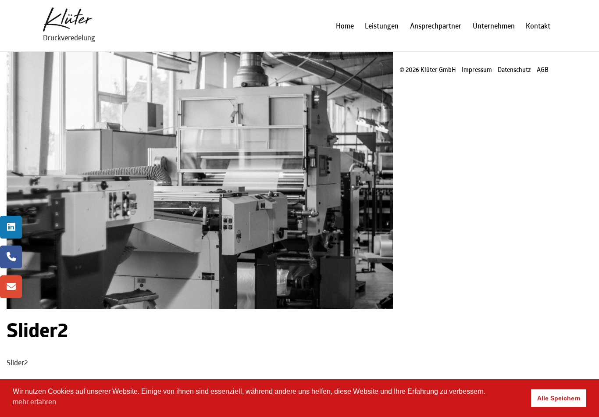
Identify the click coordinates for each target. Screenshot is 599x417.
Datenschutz (514, 70)
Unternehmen (494, 25)
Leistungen (382, 25)
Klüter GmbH (438, 70)
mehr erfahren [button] (34, 402)
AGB (543, 70)
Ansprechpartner (435, 25)
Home (345, 25)
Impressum (477, 70)
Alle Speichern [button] (559, 398)
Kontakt (538, 25)
